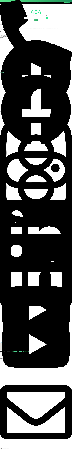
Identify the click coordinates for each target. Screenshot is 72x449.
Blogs (38, 2)
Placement (35, 2)
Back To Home (36, 20)
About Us (28, 2)
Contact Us (41, 2)
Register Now (67, 2)
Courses (32, 2)
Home (25, 2)
